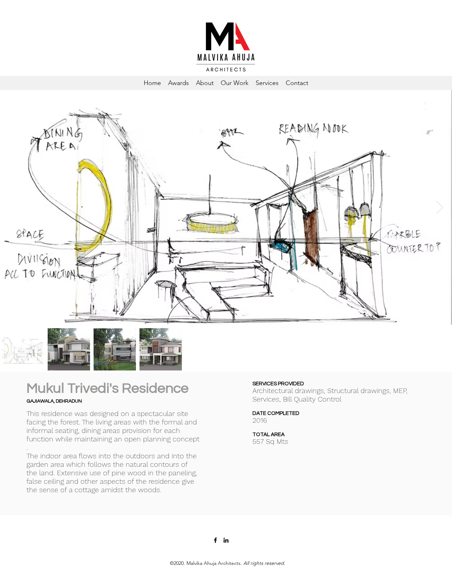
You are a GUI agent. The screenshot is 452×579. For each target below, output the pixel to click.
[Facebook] (215, 540)
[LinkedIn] (226, 540)
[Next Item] (440, 207)
